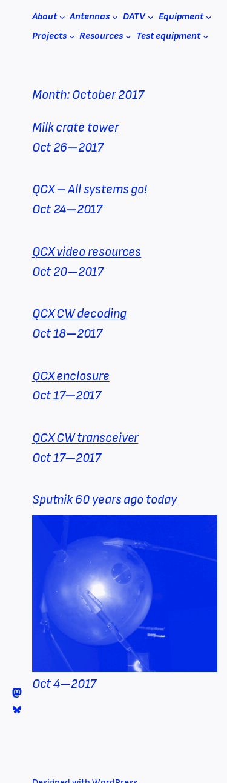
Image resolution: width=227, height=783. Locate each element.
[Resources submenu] (128, 36)
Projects (49, 36)
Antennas (90, 16)
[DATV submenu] (151, 17)
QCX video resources (86, 251)
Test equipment (168, 36)
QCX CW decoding (79, 313)
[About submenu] (62, 17)
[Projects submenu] (72, 36)
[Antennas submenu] (115, 17)
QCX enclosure (71, 376)
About (44, 16)
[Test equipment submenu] (206, 36)
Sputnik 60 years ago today (104, 499)
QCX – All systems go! (89, 189)
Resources (101, 36)
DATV (134, 16)
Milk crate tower (75, 127)
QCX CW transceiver (85, 437)
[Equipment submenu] (209, 17)
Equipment (181, 16)
